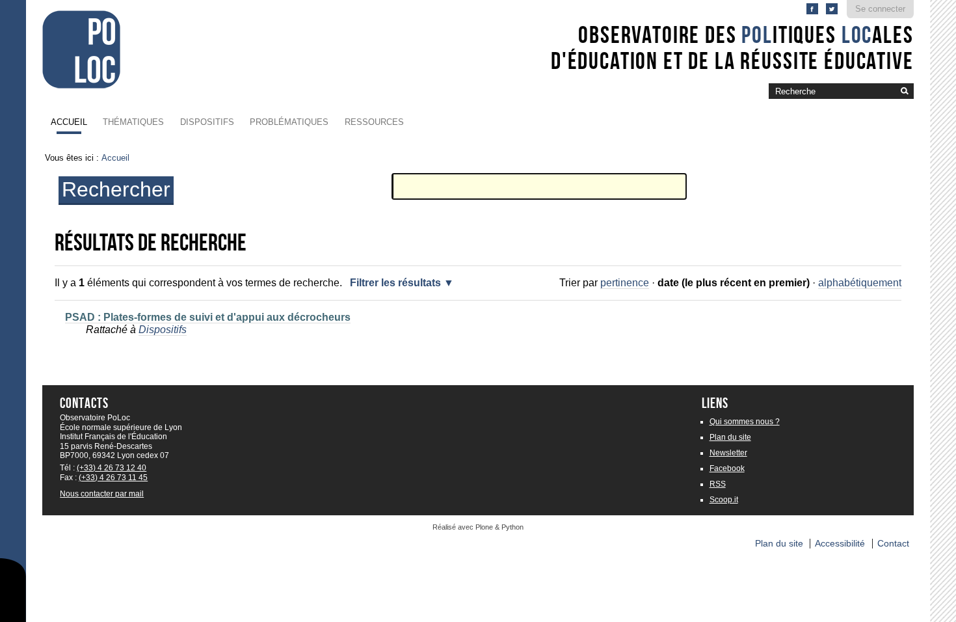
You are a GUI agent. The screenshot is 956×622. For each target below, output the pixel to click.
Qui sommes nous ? (745, 421)
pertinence (624, 282)
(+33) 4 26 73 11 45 (113, 477)
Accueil (69, 122)
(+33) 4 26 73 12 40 (111, 467)
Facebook (727, 468)
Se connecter (880, 9)
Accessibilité (840, 543)
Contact (893, 543)
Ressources (374, 122)
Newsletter (728, 452)
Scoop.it (724, 499)
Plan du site (730, 437)
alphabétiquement (859, 282)
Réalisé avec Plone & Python (478, 527)
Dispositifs (207, 122)
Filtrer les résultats (395, 282)
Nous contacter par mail (102, 493)
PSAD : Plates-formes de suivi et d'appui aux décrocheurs (208, 317)
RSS (718, 484)
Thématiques (133, 122)
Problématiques (289, 122)
